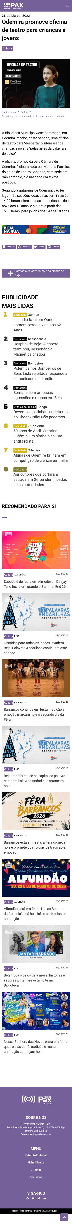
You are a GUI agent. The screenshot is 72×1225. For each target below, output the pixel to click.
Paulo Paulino (34, 1211)
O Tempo (36, 1169)
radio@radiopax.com (40, 1134)
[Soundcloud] (44, 1198)
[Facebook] (27, 1198)
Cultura (7, 48)
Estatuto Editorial (36, 1155)
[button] (67, 5)
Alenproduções (51, 1211)
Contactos (36, 1177)
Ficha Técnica (36, 1162)
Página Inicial (9, 112)
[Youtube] (33, 1198)
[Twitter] (38, 1198)
